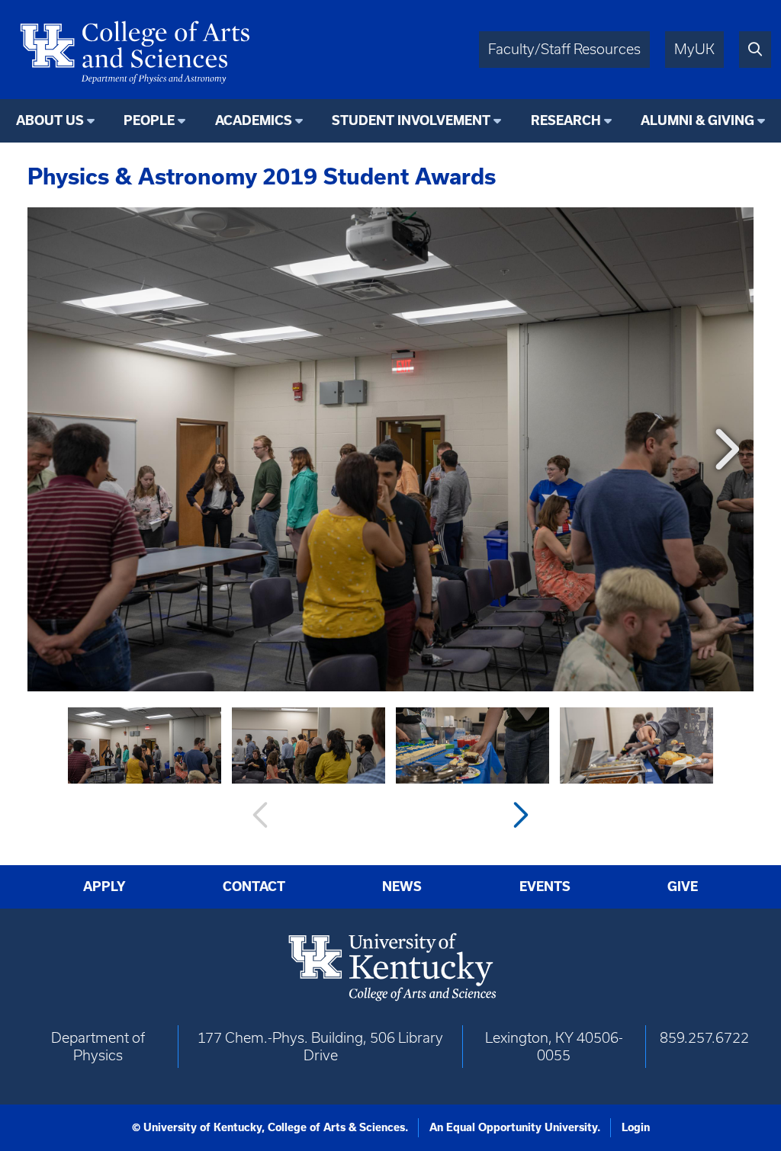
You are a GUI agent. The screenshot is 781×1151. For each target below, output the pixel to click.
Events (544, 886)
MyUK (694, 49)
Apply (104, 886)
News (402, 886)
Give (682, 886)
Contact (254, 886)
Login (636, 1127)
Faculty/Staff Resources (564, 49)
